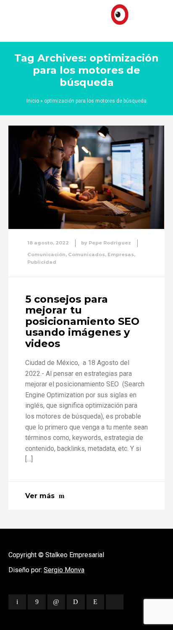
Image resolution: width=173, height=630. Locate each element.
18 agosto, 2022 (48, 243)
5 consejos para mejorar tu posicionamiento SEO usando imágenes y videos (82, 321)
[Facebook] (36, 601)
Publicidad (41, 262)
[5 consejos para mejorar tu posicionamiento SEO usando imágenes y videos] (86, 177)
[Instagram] (95, 601)
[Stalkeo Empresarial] (86, 18)
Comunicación (46, 254)
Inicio (32, 101)
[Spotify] (75, 601)
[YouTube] (114, 601)
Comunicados (86, 254)
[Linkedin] (56, 601)
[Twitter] (17, 601)
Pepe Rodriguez (110, 243)
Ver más (40, 496)
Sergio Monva (64, 570)
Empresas (120, 254)
